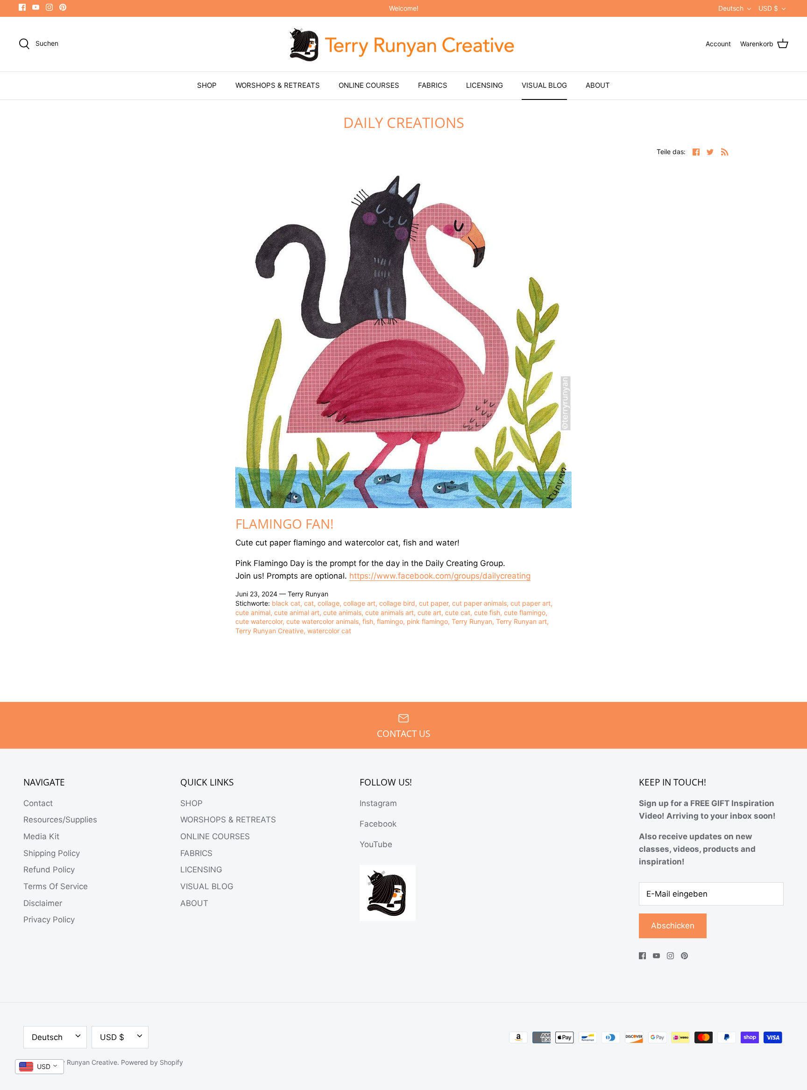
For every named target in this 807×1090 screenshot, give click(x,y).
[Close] (487, 472)
